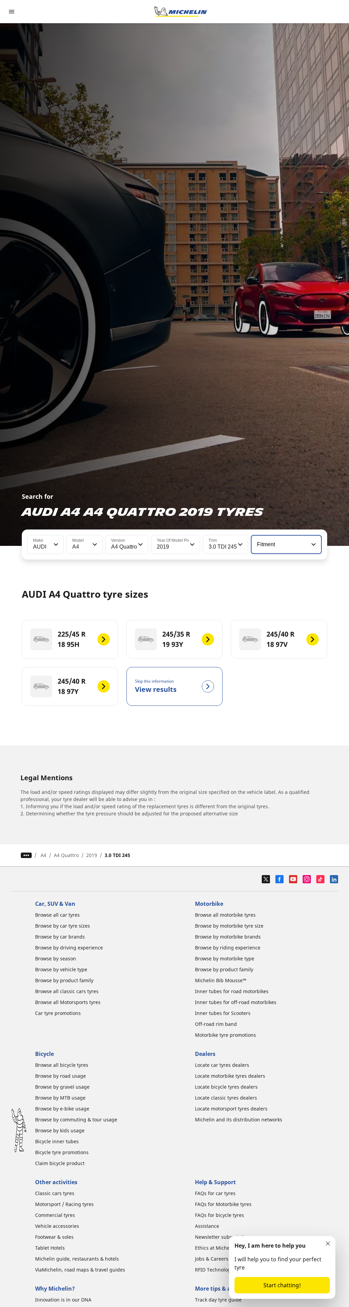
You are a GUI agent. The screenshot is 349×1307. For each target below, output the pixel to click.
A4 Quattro (66, 855)
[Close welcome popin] (328, 1243)
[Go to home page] (180, 11)
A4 (43, 855)
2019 (91, 855)
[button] (55, 544)
